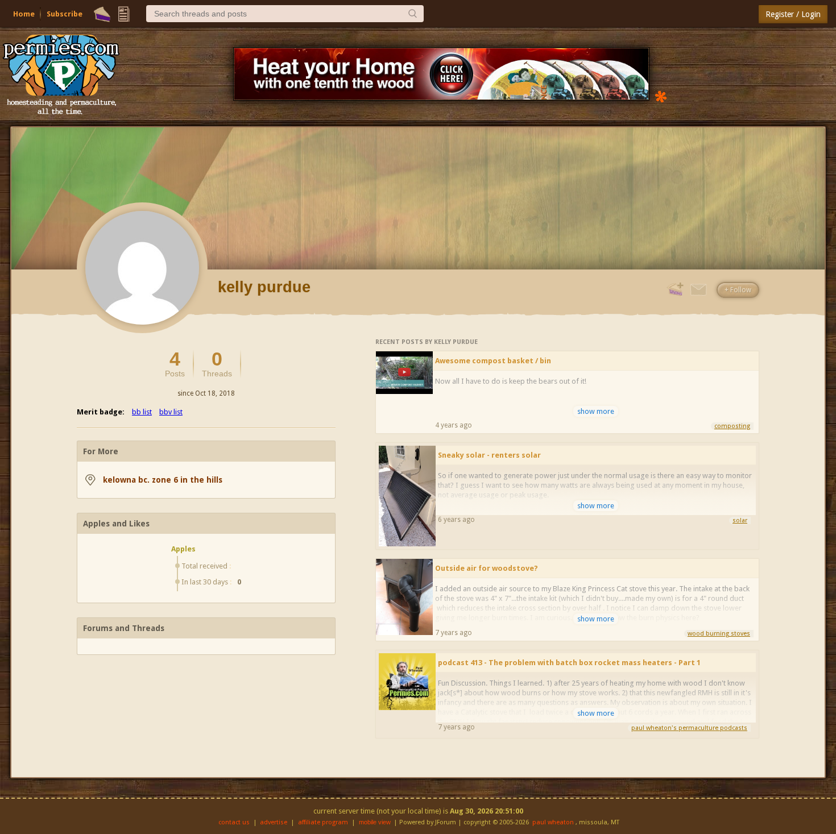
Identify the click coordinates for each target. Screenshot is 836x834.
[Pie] (102, 14)
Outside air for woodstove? (486, 568)
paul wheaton (553, 822)
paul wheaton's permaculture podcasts (689, 728)
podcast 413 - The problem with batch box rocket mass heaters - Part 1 (569, 662)
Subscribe (64, 14)
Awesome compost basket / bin (493, 360)
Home (24, 14)
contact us (234, 822)
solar (739, 520)
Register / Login (793, 14)
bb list (142, 412)
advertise (273, 822)
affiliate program (323, 822)
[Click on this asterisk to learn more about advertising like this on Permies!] (661, 95)
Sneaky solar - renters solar (489, 455)
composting (732, 426)
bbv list (171, 412)
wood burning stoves (719, 633)
